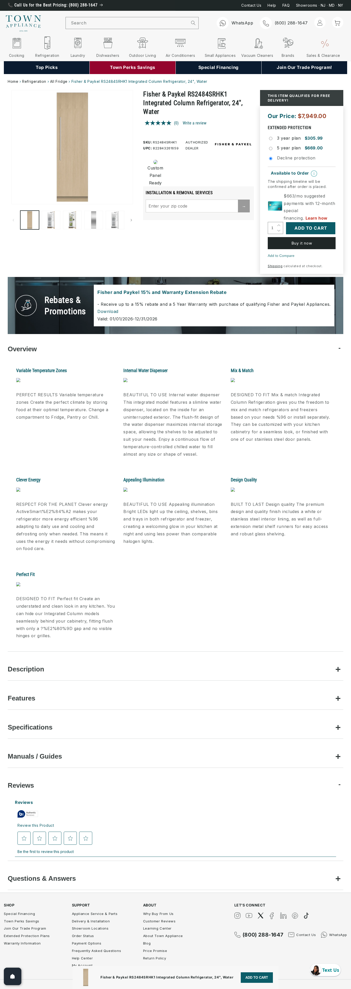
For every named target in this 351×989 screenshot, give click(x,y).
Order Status (83, 936)
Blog (147, 943)
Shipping (275, 266)
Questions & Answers (42, 878)
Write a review (194, 123)
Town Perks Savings (21, 921)
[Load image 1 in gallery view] (29, 220)
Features (21, 698)
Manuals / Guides (35, 756)
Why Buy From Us (158, 914)
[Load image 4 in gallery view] (93, 220)
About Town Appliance (163, 936)
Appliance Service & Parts (95, 914)
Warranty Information (22, 943)
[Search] (193, 23)
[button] (337, 22)
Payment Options (86, 943)
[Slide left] (13, 220)
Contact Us (251, 5)
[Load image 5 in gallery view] (115, 220)
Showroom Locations (90, 928)
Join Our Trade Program (25, 928)
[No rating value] (159, 123)
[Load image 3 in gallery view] (72, 220)
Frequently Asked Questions (96, 951)
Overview (22, 349)
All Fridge (59, 81)
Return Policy (154, 958)
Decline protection (296, 157)
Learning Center (157, 928)
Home (13, 81)
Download (107, 311)
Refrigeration (34, 81)
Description (26, 669)
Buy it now (301, 243)
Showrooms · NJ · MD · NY (319, 5)
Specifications (30, 727)
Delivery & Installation (91, 921)
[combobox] (127, 23)
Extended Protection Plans (27, 936)
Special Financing (19, 914)
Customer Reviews (159, 921)
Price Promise (155, 951)
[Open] (12, 976)
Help (271, 5)
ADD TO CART (256, 977)
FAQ (286, 5)
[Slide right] (131, 220)
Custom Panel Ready (155, 175)
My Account (82, 965)
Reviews (21, 785)
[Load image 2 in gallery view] (51, 220)
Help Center (82, 958)
